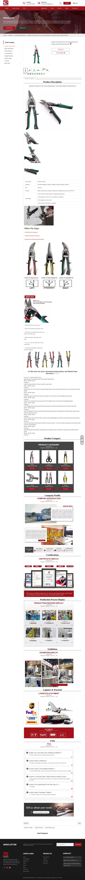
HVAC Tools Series (8, 48)
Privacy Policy (26, 871)
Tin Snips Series (8, 53)
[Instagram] (10, 867)
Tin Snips (6, 60)
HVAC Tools (45, 861)
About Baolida (26, 859)
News (24, 867)
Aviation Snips (8, 58)
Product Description (29, 78)
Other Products (8, 51)
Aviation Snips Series (9, 46)
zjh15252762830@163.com (47, 4)
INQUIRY (67, 3)
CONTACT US (22, 28)
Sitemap (60, 877)
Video (24, 863)
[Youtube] (7, 867)
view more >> (27, 377)
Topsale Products (8, 56)
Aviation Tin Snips (28, 827)
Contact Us (25, 869)
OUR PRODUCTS (9, 28)
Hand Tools (7, 63)
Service (24, 865)
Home (24, 857)
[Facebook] (4, 867)
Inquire (60, 49)
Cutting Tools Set (39, 827)
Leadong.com (54, 877)
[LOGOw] (6, 854)
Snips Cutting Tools (49, 827)
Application (25, 861)
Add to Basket (59, 53)
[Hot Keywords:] (60, 3)
